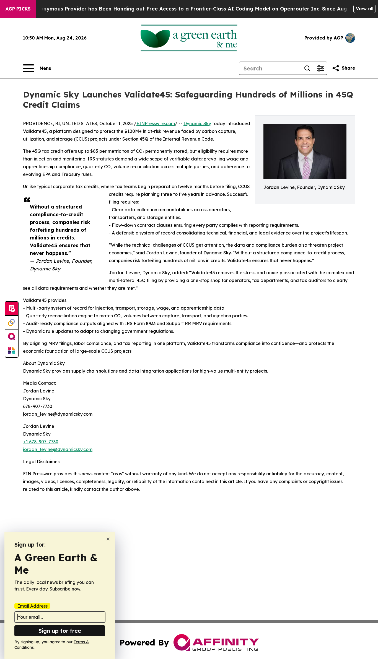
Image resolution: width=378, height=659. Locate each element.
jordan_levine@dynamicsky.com (57, 449)
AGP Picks (18, 9)
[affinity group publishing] (11, 336)
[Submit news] (11, 309)
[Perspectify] (11, 323)
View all (364, 8)
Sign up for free (59, 630)
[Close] (108, 539)
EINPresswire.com (155, 123)
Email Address (32, 606)
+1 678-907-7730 (40, 441)
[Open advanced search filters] (320, 68)
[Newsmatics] (11, 350)
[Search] (307, 68)
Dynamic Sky (197, 123)
